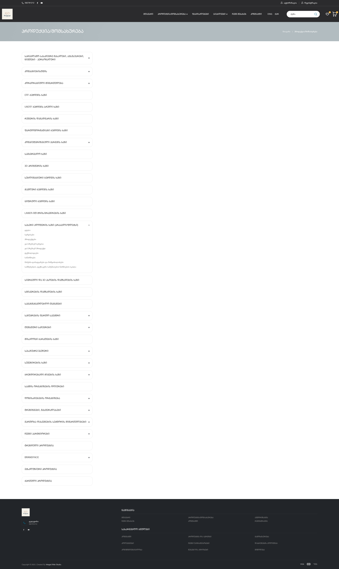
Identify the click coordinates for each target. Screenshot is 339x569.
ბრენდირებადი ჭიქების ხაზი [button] (43, 375)
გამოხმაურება (262, 537)
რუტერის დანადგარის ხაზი (42, 119)
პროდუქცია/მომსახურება (172, 14)
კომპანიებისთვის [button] (36, 71)
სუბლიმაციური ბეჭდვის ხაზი (43, 178)
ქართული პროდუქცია (38, 481)
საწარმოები (30, 257)
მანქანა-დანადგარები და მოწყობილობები (44, 262)
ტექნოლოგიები (32, 253)
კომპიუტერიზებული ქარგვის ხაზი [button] (46, 142)
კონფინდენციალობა (132, 550)
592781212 (29, 3)
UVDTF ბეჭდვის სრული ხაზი (42, 107)
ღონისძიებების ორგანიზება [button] (42, 398)
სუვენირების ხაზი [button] (36, 363)
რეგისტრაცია (310, 3)
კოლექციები (128, 543)
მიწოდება (260, 550)
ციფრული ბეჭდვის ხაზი (40, 201)
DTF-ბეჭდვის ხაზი (36, 95)
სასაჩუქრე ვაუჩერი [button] (36, 351)
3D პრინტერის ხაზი (37, 166)
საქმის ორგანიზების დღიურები (44, 386)
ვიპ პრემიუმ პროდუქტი (35, 248)
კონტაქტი (256, 14)
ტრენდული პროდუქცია (39, 445)
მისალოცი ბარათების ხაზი (42, 339)
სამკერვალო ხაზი (36, 154)
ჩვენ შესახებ (239, 14)
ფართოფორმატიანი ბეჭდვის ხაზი (46, 130)
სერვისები (29, 234)
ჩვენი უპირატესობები (198, 543)
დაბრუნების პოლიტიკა (266, 543)
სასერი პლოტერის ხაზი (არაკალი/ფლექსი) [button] (51, 225)
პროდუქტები (30, 239)
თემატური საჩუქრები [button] (38, 327)
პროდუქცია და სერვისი (199, 537)
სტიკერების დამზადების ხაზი (43, 292)
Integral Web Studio (53, 564)
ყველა (27, 230)
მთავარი (148, 14)
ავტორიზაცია (290, 3)
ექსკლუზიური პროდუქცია (41, 469)
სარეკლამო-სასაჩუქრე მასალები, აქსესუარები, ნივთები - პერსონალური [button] (54, 58)
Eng (270, 14)
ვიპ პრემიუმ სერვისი (34, 244)
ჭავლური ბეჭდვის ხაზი (39, 189)
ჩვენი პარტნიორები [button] (37, 434)
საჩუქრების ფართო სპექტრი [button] (42, 315)
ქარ (277, 14)
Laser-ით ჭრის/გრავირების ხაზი (45, 213)
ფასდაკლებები (200, 14)
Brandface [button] (32, 457)
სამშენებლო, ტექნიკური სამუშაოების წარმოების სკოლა (50, 267)
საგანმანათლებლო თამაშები (43, 304)
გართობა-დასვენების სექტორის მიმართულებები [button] (55, 422)
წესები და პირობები (198, 550)
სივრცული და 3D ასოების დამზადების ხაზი (52, 280)
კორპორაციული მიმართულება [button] (44, 83)
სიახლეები (219, 14)
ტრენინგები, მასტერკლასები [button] (43, 410)
